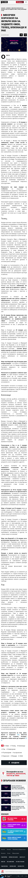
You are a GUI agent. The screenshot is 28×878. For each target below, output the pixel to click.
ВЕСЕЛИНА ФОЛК (13, 866)
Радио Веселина (4, 866)
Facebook (10, 774)
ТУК (18, 734)
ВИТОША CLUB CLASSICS (13, 857)
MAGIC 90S (3, 861)
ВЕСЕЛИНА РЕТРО (21, 866)
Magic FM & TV (22, 857)
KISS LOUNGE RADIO (10, 861)
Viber (16, 775)
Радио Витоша (4, 857)
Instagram (20, 774)
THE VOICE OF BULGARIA (20, 861)
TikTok (9, 775)
